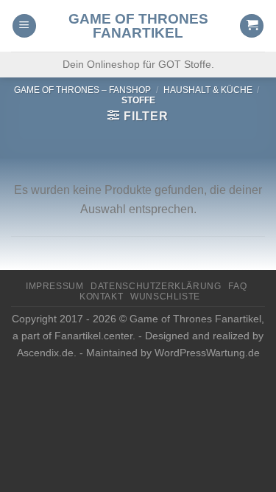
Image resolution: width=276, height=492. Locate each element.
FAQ (237, 286)
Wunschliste (165, 296)
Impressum (55, 286)
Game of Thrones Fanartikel (138, 26)
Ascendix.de (45, 352)
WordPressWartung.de (207, 352)
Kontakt (101, 296)
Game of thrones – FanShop (82, 90)
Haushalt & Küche (207, 90)
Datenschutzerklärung (156, 286)
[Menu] (24, 26)
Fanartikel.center (93, 336)
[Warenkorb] (251, 26)
